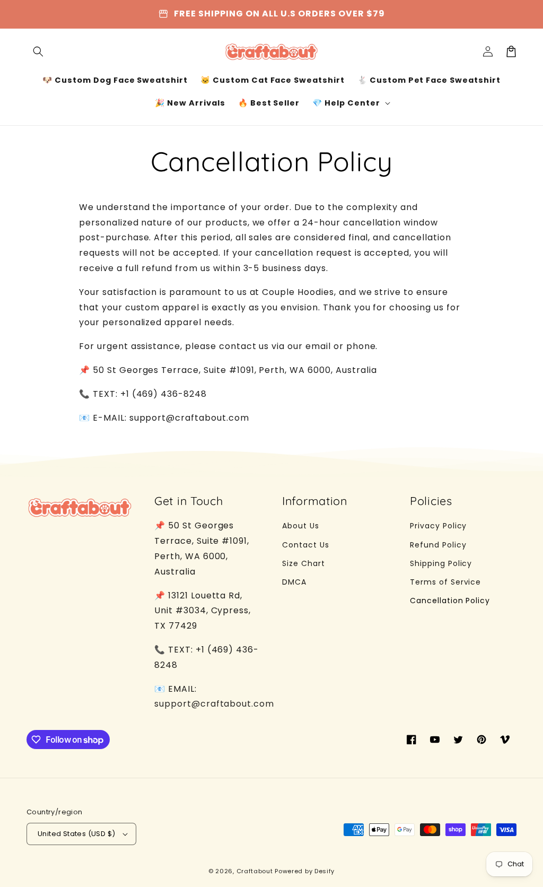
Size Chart (303, 563)
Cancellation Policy (450, 600)
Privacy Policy (438, 525)
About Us (300, 525)
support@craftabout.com (214, 704)
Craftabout (255, 871)
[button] (38, 51)
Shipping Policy (441, 563)
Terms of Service (445, 582)
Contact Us (305, 545)
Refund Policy (438, 545)
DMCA (294, 582)
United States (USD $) (76, 834)
